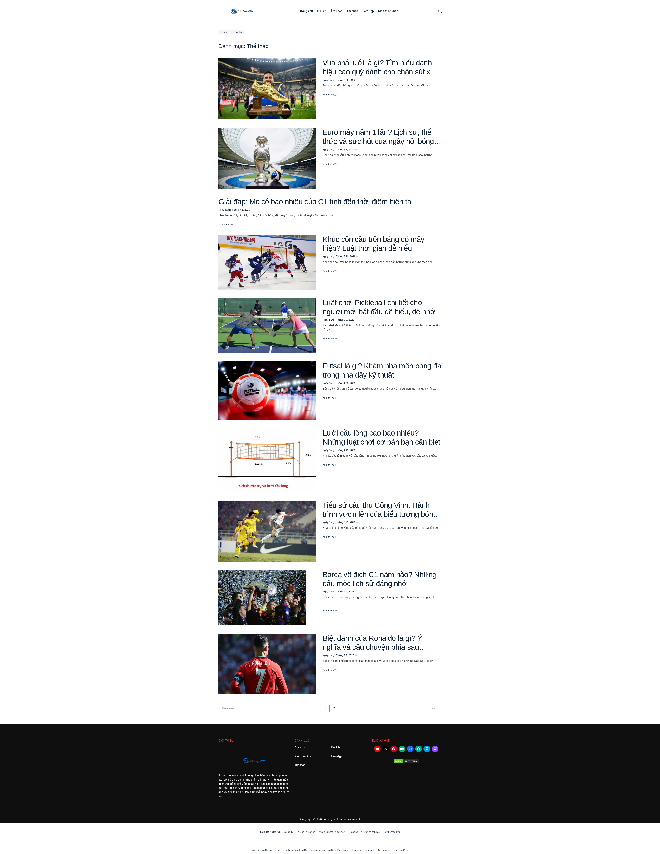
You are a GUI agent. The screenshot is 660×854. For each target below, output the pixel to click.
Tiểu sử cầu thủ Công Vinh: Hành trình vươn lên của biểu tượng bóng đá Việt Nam (380, 514)
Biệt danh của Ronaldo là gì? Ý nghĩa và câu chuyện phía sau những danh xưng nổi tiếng (372, 647)
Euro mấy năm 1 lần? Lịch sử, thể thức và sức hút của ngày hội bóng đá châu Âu (378, 141)
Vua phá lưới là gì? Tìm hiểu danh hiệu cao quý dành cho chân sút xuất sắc (381, 71)
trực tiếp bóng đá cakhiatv (332, 832)
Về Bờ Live (267, 850)
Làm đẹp (368, 11)
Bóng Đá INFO (401, 850)
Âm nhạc (336, 11)
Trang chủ (306, 11)
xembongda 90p (392, 832)
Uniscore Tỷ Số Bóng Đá (378, 850)
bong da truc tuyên (352, 850)
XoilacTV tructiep (307, 832)
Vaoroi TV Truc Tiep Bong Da (325, 850)
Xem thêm (328, 94)
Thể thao (352, 11)
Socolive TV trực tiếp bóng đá (365, 832)
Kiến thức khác (388, 11)
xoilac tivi (275, 832)
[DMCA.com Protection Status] (406, 761)
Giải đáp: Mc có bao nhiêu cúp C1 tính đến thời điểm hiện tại (315, 201)
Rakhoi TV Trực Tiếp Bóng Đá (292, 850)
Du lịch (321, 11)
